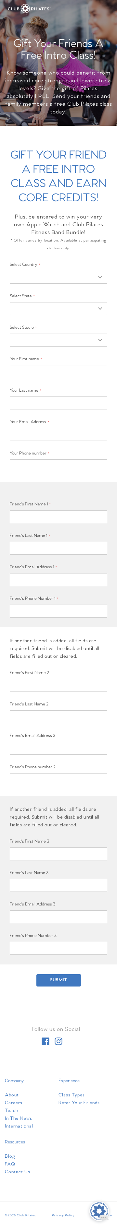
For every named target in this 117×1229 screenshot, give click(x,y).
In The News (18, 1118)
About (12, 1095)
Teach (11, 1111)
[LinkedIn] (71, 1041)
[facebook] (45, 1041)
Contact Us (17, 1172)
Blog (10, 1156)
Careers (13, 1103)
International (19, 1126)
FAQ (10, 1164)
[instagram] (58, 1041)
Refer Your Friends (79, 1103)
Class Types (71, 1095)
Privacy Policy (63, 1215)
